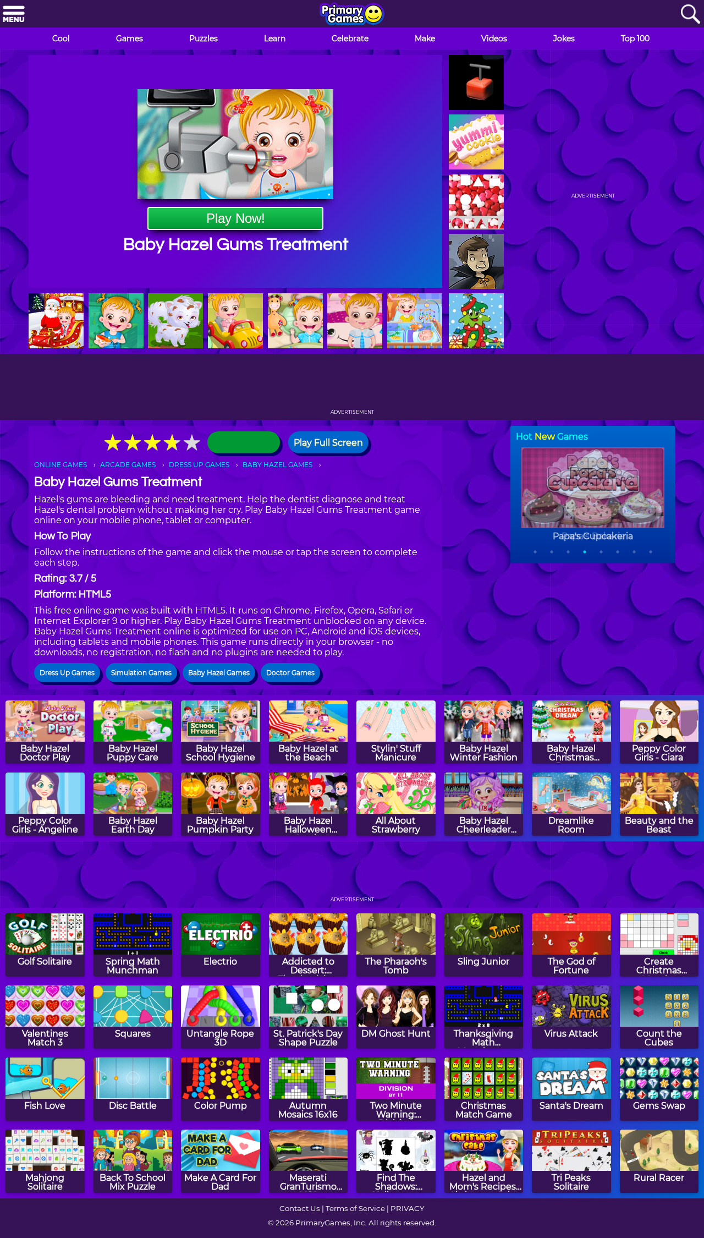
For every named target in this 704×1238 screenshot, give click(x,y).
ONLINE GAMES (60, 465)
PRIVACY (407, 1208)
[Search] (690, 14)
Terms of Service (355, 1208)
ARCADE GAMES (128, 465)
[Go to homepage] (352, 15)
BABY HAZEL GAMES (277, 465)
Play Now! (235, 218)
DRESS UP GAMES (199, 465)
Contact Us (299, 1208)
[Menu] (13, 14)
